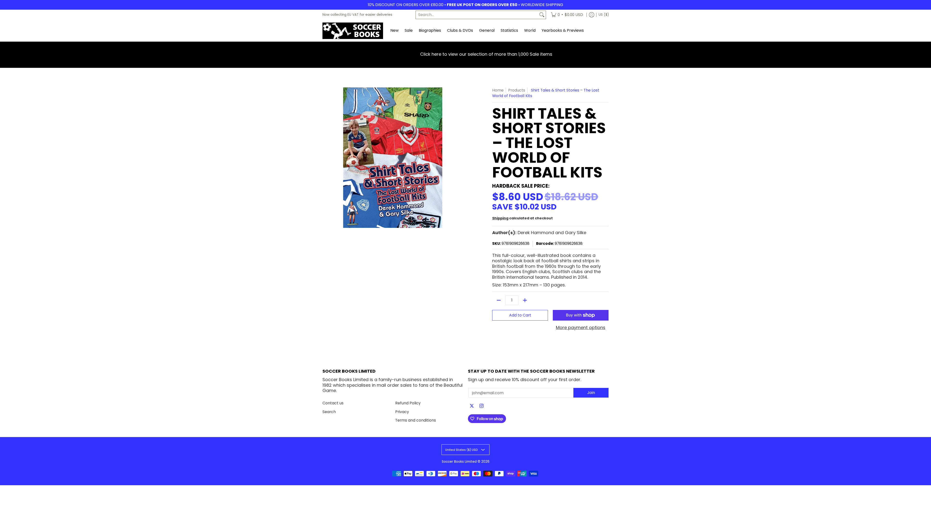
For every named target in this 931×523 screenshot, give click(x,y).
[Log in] (591, 15)
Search (329, 412)
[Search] (542, 15)
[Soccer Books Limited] (352, 30)
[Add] (524, 300)
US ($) (604, 14)
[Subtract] (498, 300)
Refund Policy (408, 403)
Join (591, 392)
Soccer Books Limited (459, 461)
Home (498, 90)
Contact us (333, 403)
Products (516, 90)
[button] (471, 406)
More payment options (580, 328)
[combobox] (477, 15)
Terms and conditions (415, 420)
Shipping (500, 218)
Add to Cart (520, 315)
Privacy (402, 412)
